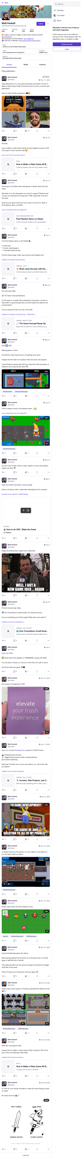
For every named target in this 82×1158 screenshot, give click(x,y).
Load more (26, 1155)
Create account (66, 44)
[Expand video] (43, 884)
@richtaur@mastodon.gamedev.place (13, 26)
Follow (40, 24)
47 (13, 31)
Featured (42, 65)
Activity (9, 65)
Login (67, 49)
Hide (46, 98)
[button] (26, 872)
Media (26, 65)
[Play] (4, 884)
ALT (47, 386)
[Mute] (9, 884)
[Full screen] (47, 884)
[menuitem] (26, 872)
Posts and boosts (8, 71)
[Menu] (48, 24)
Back (6, 3)
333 (3, 31)
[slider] (25, 881)
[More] (48, 131)
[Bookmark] (37, 131)
